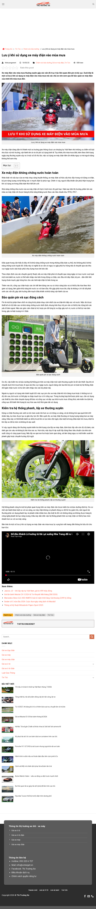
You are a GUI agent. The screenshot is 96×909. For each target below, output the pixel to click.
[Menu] (3, 4)
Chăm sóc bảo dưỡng (31, 49)
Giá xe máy (6, 655)
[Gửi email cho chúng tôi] (88, 896)
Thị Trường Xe (29, 869)
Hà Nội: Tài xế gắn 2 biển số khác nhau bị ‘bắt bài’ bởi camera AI (38, 727)
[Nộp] (92, 636)
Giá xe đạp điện (8, 650)
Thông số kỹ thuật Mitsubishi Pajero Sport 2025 (23, 605)
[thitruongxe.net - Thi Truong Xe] (43, 4)
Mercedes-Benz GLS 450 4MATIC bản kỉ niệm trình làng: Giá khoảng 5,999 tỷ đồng (37, 598)
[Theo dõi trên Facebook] (85, 896)
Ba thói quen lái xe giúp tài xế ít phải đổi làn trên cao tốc (35, 786)
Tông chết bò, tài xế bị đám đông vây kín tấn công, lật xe (35, 697)
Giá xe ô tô (6, 664)
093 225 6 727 (26, 861)
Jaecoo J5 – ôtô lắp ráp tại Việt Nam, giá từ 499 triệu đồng (28, 591)
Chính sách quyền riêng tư (23, 876)
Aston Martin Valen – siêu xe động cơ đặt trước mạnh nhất (36, 776)
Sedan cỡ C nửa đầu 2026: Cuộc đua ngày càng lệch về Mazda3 (30, 601)
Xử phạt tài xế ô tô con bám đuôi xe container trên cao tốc (36, 736)
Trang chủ (8, 49)
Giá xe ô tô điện (8, 668)
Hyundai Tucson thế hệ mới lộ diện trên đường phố (33, 796)
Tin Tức (18, 49)
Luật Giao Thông (8, 673)
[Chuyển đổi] (93, 664)
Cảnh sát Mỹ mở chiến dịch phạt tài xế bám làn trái (33, 766)
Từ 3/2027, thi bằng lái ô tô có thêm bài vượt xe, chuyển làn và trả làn (40, 707)
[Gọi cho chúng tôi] (92, 896)
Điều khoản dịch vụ (20, 872)
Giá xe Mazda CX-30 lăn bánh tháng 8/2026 (31, 717)
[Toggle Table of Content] (14, 166)
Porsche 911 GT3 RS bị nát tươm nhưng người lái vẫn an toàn (37, 746)
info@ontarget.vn (25, 865)
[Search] (93, 4)
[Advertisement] (48, 26)
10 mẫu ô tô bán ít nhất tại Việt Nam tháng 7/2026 (33, 687)
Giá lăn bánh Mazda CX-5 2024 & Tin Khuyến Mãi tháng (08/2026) (30, 594)
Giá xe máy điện (58, 63)
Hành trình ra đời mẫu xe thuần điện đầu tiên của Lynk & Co (36, 756)
